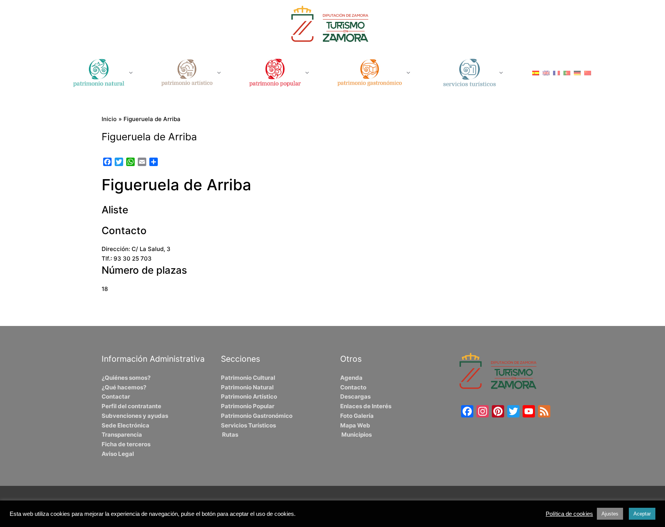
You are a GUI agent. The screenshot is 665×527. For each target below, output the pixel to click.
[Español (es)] (535, 72)
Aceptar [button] (642, 514)
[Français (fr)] (556, 72)
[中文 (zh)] (587, 72)
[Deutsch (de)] (577, 72)
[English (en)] (546, 72)
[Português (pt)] (566, 72)
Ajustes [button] (610, 514)
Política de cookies (569, 514)
